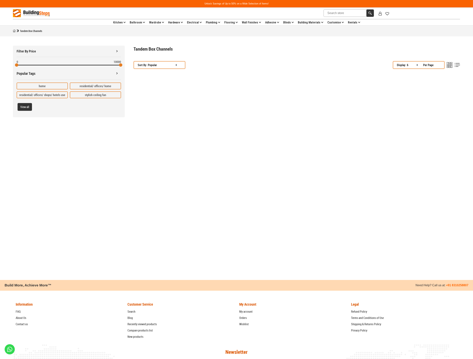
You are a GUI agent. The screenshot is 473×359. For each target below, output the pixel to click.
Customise (334, 22)
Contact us (22, 324)
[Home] (14, 31)
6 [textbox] (407, 65)
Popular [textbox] (152, 65)
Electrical (193, 22)
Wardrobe (155, 22)
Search (131, 312)
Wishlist (244, 324)
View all (24, 107)
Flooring (229, 22)
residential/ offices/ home (95, 86)
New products (135, 337)
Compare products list (140, 330)
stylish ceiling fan (95, 95)
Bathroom (136, 22)
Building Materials (309, 22)
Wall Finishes (250, 22)
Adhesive (270, 22)
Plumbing (211, 22)
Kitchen (118, 22)
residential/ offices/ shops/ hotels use (42, 95)
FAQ (18, 312)
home (42, 86)
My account (246, 312)
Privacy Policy (359, 330)
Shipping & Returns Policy (366, 324)
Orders (243, 318)
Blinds (287, 22)
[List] (457, 65)
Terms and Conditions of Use (367, 318)
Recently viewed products (142, 324)
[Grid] (449, 65)
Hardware (174, 22)
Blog (130, 318)
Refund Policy (359, 312)
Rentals (352, 22)
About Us (21, 318)
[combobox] (162, 65)
